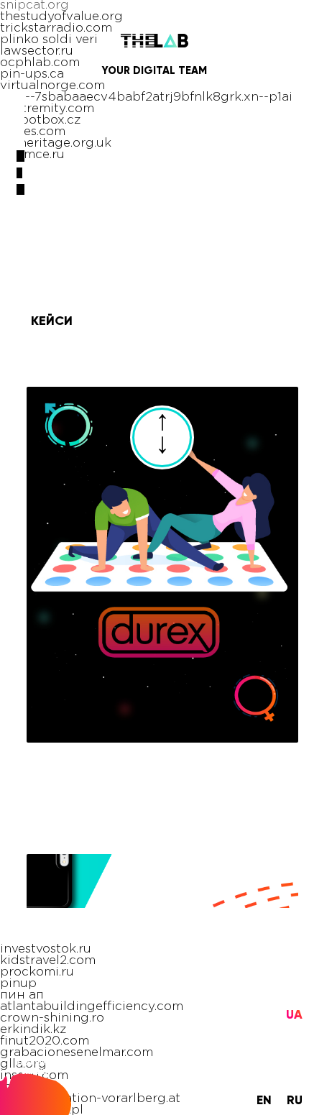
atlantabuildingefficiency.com (91, 1006)
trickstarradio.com (56, 28)
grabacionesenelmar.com (76, 1052)
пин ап (22, 995)
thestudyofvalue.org (61, 17)
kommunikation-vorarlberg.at (90, 1098)
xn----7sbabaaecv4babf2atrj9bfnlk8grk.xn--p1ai (146, 97)
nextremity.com (47, 109)
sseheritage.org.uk (55, 143)
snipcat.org (34, 5)
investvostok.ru (45, 949)
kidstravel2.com (48, 960)
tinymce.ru (32, 155)
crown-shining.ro (52, 1018)
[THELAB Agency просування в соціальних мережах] (155, 47)
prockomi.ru (37, 972)
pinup (18, 983)
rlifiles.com (32, 132)
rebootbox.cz (40, 120)
